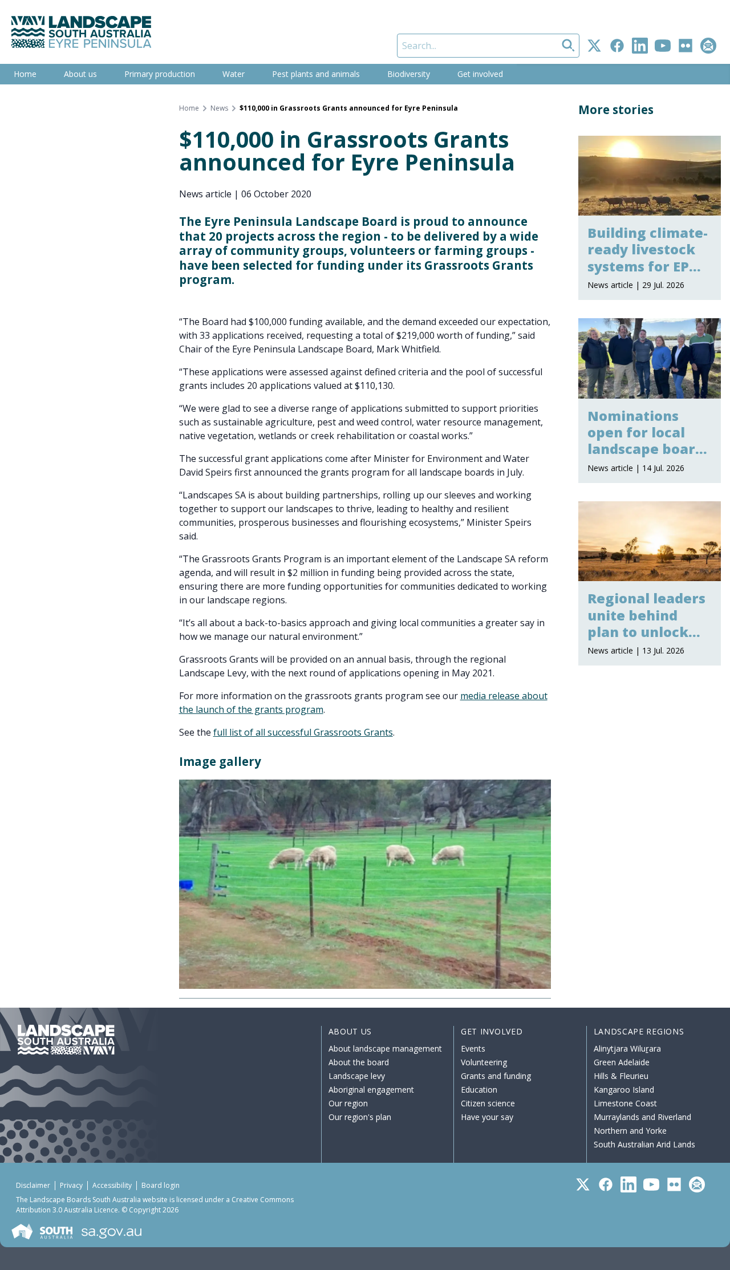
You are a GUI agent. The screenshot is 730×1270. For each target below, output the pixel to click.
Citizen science (488, 1103)
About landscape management (385, 1048)
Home (25, 73)
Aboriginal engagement (371, 1089)
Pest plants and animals (316, 73)
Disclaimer (33, 1185)
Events (473, 1048)
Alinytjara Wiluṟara (627, 1048)
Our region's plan (359, 1116)
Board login (160, 1185)
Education (479, 1089)
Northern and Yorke (630, 1130)
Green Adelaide (622, 1062)
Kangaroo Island (624, 1089)
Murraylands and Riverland (642, 1116)
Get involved (480, 73)
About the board (358, 1062)
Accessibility (112, 1185)
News (219, 108)
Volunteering (484, 1062)
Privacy (71, 1185)
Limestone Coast (625, 1103)
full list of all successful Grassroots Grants (303, 732)
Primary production (159, 73)
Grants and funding (496, 1075)
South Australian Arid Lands (644, 1144)
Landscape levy (356, 1075)
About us (80, 73)
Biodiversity (408, 73)
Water (233, 73)
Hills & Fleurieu (621, 1075)
